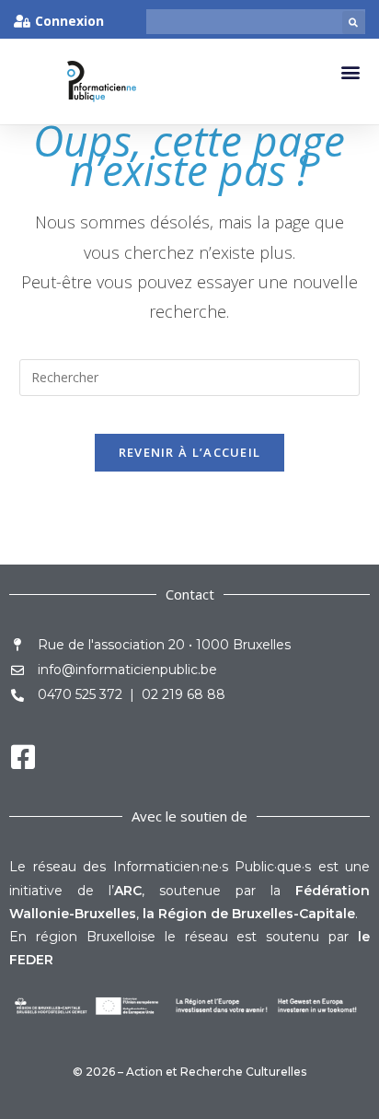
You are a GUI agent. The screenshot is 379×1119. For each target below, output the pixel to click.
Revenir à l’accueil (190, 452)
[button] (353, 22)
